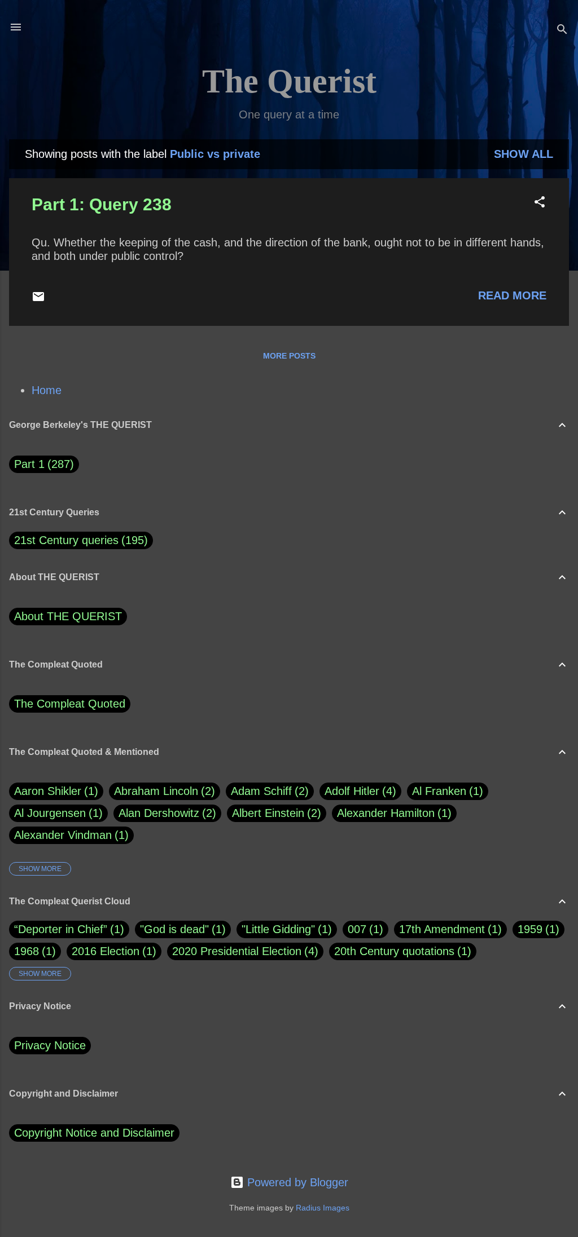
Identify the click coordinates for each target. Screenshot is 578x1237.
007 (357, 929)
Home (47, 390)
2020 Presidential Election (236, 951)
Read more (512, 295)
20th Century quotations (394, 951)
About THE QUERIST (68, 616)
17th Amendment (442, 929)
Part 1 (42, 464)
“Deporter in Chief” (60, 929)
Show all (523, 154)
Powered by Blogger (296, 1182)
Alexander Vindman (69, 835)
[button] (539, 203)
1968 (26, 951)
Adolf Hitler (358, 791)
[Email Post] (38, 299)
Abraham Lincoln (162, 791)
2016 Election (105, 951)
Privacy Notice (50, 1045)
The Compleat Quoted (69, 703)
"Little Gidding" (278, 929)
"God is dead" (174, 929)
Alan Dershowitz (165, 813)
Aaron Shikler (54, 791)
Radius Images (322, 1207)
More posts (289, 355)
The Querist (289, 81)
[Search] (562, 31)
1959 (530, 929)
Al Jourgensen (56, 813)
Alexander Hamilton (392, 813)
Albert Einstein (274, 813)
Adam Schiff (268, 791)
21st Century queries (66, 540)
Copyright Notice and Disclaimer (94, 1132)
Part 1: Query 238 (102, 204)
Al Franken (445, 791)
